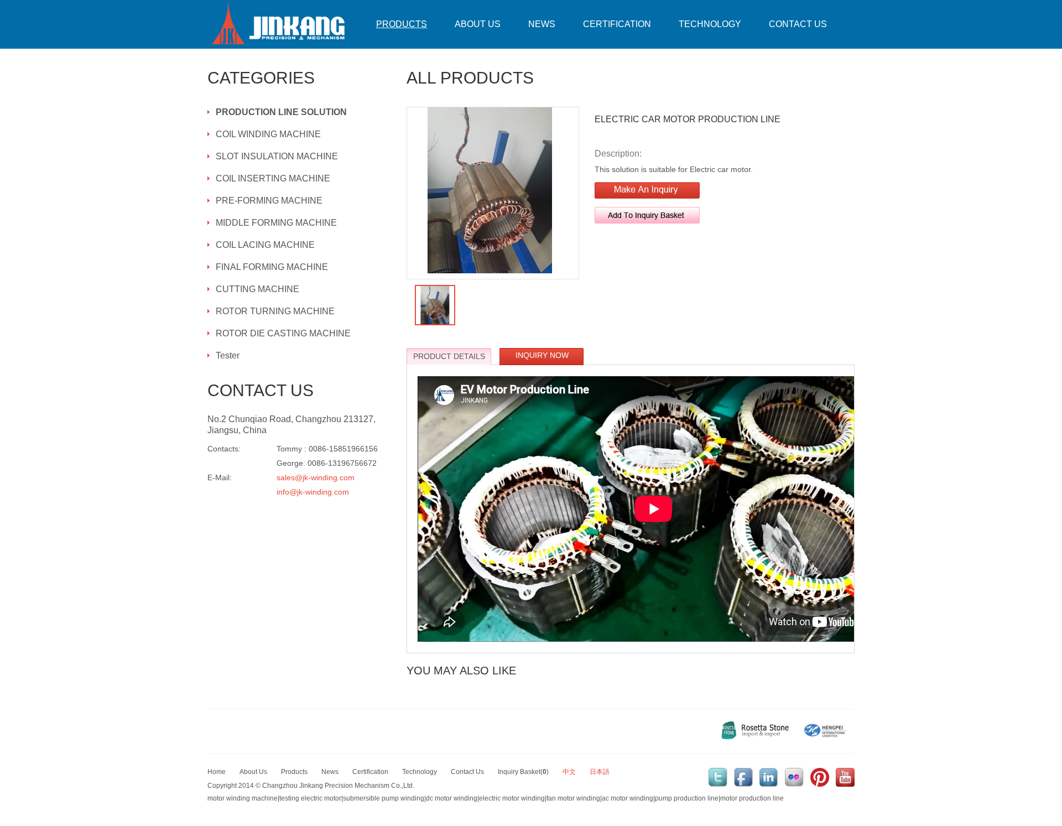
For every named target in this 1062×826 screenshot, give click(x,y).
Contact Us (798, 24)
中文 (569, 772)
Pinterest (819, 777)
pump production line (687, 798)
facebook (743, 777)
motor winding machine (242, 798)
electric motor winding (512, 798)
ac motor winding (627, 798)
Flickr (794, 777)
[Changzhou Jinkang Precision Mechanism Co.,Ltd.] (279, 24)
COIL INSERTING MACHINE (273, 178)
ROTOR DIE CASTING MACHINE (283, 333)
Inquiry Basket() (523, 772)
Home (216, 772)
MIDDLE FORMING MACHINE (276, 222)
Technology (710, 24)
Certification (370, 772)
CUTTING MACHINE (257, 289)
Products (401, 24)
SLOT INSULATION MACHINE (277, 156)
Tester (228, 355)
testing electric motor (310, 798)
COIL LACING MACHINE (265, 245)
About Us (478, 24)
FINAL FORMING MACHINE (272, 267)
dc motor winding (451, 798)
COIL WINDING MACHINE (268, 134)
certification (617, 24)
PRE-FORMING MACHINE (269, 200)
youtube (845, 777)
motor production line (752, 798)
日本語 (600, 772)
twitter (718, 777)
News (541, 24)
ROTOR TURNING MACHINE (275, 311)
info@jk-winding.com (313, 491)
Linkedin (768, 777)
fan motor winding (573, 798)
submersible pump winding (383, 798)
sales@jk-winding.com (316, 477)
